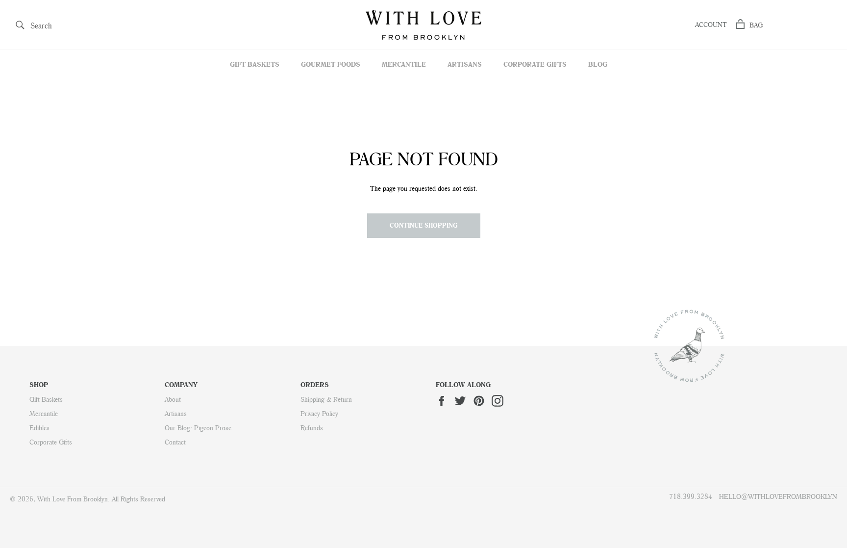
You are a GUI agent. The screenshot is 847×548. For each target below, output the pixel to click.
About (173, 399)
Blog (597, 64)
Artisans (465, 64)
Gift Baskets (254, 64)
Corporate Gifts (535, 64)
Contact (175, 442)
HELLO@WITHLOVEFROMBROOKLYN (778, 496)
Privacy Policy (319, 413)
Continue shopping (424, 225)
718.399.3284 (690, 496)
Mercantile (404, 64)
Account (711, 24)
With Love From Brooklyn (72, 499)
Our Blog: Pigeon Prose (198, 427)
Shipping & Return (326, 399)
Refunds (311, 427)
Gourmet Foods (330, 64)
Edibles (39, 427)
